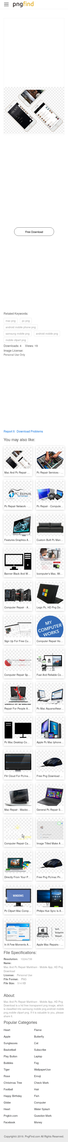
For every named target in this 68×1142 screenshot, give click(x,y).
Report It (9, 431)
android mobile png (47, 333)
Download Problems (30, 431)
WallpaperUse (42, 1069)
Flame (38, 1030)
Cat (36, 1043)
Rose (7, 1076)
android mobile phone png (21, 327)
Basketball (10, 1049)
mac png (11, 321)
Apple (7, 1036)
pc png (26, 321)
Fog (36, 1063)
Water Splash (42, 1109)
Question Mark (43, 1115)
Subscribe (40, 1049)
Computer (40, 1102)
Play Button (10, 1056)
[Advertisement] (34, 52)
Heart (7, 1030)
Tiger (7, 1069)
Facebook (9, 1122)
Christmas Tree (13, 1082)
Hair (36, 1089)
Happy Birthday (13, 1096)
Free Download (34, 232)
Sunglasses (11, 1043)
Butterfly (39, 1036)
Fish (36, 1096)
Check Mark (41, 1082)
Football (8, 1089)
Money (38, 1122)
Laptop (38, 1056)
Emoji (37, 1076)
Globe (7, 1102)
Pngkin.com (11, 1115)
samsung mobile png (18, 333)
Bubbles (8, 1063)
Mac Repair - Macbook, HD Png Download (28, 809)
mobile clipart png (16, 340)
